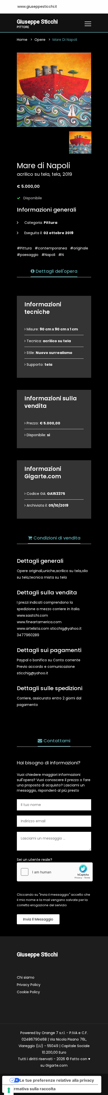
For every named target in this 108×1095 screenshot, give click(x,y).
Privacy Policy (28, 984)
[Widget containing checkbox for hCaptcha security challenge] (55, 871)
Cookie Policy (28, 991)
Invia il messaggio (38, 919)
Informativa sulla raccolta (31, 1088)
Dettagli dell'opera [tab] (55, 271)
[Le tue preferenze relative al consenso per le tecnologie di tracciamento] (9, 1090)
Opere (39, 39)
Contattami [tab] (56, 741)
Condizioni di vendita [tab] (56, 538)
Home (22, 39)
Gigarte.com (56, 1065)
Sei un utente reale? (34, 859)
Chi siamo (25, 977)
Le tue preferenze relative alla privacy (57, 1080)
